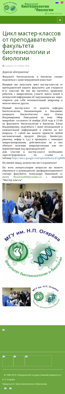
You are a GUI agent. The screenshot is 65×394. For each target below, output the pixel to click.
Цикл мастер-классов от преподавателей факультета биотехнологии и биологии (31, 45)
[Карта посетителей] (3, 329)
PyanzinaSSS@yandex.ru (28, 176)
